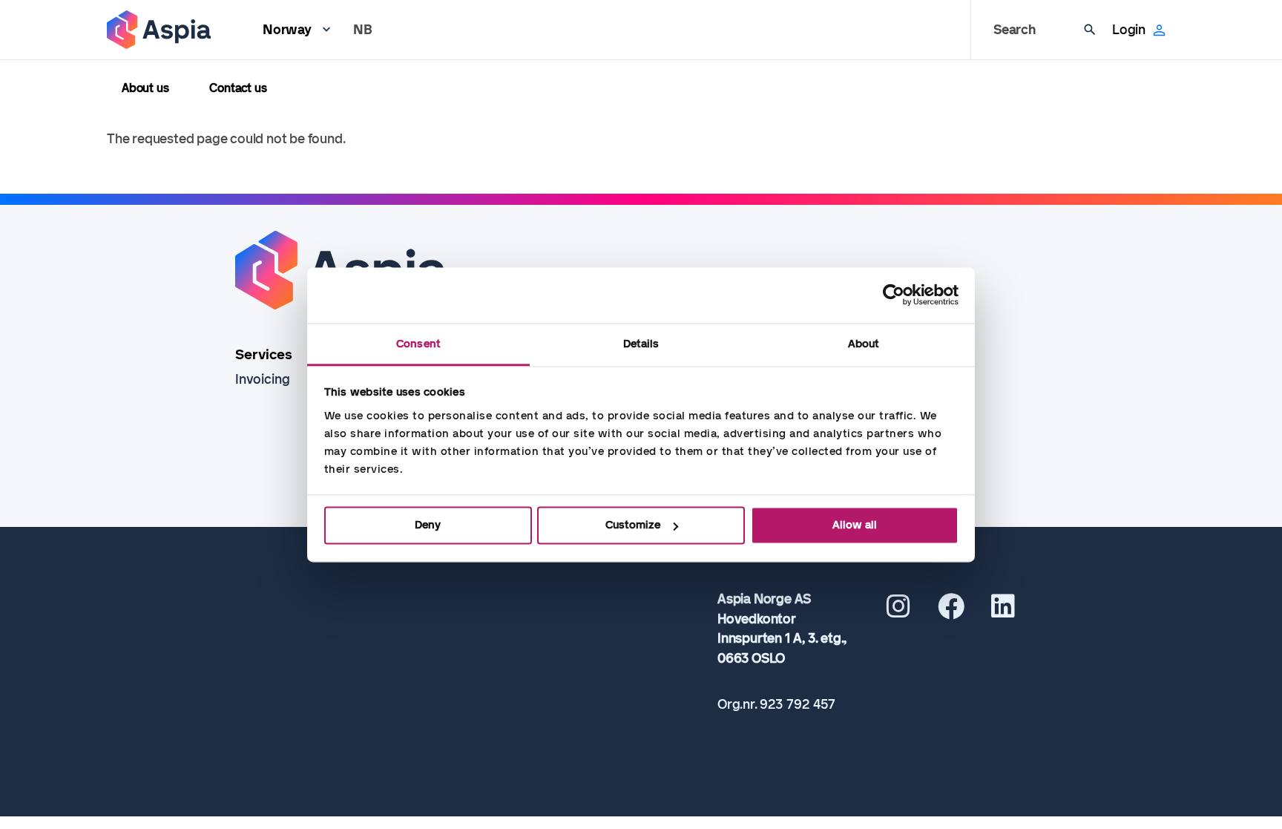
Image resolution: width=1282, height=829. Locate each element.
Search (1014, 30)
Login (1128, 30)
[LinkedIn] (1003, 611)
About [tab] (864, 343)
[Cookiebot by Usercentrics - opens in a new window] (894, 295)
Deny (428, 524)
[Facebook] (951, 611)
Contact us (237, 88)
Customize (632, 524)
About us (145, 88)
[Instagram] (898, 611)
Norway (287, 30)
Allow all (854, 524)
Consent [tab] (418, 343)
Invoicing (262, 379)
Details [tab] (641, 343)
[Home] (159, 29)
